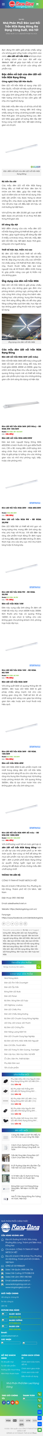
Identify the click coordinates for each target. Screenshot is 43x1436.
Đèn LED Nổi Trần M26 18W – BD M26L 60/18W (19, 671)
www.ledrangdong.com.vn (17, 1284)
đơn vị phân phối (16, 859)
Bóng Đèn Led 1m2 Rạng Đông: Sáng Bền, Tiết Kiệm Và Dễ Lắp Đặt (24, 1188)
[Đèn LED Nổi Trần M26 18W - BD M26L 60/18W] (21, 647)
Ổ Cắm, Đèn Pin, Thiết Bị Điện (16, 1058)
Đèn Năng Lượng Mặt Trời (15, 1031)
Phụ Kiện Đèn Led (11, 1063)
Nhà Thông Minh (11, 978)
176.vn (34, 1433)
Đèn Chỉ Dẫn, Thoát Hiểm (15, 1045)
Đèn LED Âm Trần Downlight (16, 982)
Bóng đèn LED (18, 933)
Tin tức (21, 19)
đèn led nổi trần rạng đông (28, 943)
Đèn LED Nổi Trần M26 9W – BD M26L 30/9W (18, 593)
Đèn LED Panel (10, 996)
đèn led (6, 935)
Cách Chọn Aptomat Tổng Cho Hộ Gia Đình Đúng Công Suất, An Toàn (25, 1147)
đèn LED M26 (24, 938)
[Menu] (3, 4)
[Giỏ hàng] (37, 4)
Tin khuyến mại (7, 1361)
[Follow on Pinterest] (13, 1402)
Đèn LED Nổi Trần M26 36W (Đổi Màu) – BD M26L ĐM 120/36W (21, 427)
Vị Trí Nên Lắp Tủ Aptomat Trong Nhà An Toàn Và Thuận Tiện (25, 1177)
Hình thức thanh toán (10, 1373)
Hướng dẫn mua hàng (10, 1369)
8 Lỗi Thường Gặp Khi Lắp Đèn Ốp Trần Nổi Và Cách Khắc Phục (25, 1166)
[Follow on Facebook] (4, 1402)
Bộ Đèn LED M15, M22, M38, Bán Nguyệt (21, 1040)
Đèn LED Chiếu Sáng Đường (16, 1014)
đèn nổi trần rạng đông (20, 949)
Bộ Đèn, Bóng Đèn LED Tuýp (16, 1000)
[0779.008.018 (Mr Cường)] (40, 1400)
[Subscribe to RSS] (17, 1402)
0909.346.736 (27, 1269)
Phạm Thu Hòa (31, 33)
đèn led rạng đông (11, 946)
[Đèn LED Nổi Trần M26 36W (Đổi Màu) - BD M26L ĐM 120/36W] (21, 403)
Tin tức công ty (7, 1301)
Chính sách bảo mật (30, 1372)
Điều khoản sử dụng (30, 1376)
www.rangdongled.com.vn (17, 1287)
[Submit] (38, 966)
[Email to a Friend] (17, 924)
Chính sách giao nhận (31, 1368)
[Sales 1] (40, 1412)
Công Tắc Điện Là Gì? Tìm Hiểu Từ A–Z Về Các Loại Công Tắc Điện (25, 1136)
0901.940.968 (26, 1276)
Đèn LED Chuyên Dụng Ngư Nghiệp (19, 1036)
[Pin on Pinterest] (21, 924)
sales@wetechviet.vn (20, 1280)
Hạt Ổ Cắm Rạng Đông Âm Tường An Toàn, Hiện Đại (26, 1197)
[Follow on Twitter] (8, 1402)
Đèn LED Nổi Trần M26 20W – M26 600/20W (21, 508)
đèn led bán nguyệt (18, 935)
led (25, 933)
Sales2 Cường (15, 1320)
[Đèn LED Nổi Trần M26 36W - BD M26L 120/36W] (21, 728)
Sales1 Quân (15, 1314)
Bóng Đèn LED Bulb (12, 991)
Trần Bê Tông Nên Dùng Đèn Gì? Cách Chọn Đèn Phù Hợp (25, 1156)
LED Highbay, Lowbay (13, 1005)
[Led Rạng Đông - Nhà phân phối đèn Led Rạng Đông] (21, 4)
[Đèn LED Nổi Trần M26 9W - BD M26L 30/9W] (21, 569)
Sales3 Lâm (14, 1326)
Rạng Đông (32, 933)
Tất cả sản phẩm (11, 1067)
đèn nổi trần (25, 946)
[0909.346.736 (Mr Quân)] (40, 1394)
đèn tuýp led (22, 951)
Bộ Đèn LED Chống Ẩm (14, 1027)
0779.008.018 (28, 1273)
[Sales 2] (40, 1418)
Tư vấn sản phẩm (8, 1365)
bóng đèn (7, 933)
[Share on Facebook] (8, 924)
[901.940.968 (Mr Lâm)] (40, 1406)
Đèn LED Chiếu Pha (12, 1009)
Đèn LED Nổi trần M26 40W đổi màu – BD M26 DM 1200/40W (20, 833)
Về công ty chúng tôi (10, 1297)
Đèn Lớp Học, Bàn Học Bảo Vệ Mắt (19, 1054)
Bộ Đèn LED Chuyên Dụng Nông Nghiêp (21, 1018)
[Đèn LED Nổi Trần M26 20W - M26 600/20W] (21, 484)
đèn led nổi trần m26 (15, 941)
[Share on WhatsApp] (4, 924)
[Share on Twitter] (12, 924)
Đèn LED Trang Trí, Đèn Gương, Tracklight (21, 1049)
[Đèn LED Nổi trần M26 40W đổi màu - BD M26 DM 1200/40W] (21, 809)
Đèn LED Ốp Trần (11, 987)
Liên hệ (4, 1305)
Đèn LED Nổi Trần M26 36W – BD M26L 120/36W (19, 752)
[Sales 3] (40, 1424)
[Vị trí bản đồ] (40, 1430)
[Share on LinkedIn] (25, 924)
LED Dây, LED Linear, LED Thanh (17, 1023)
